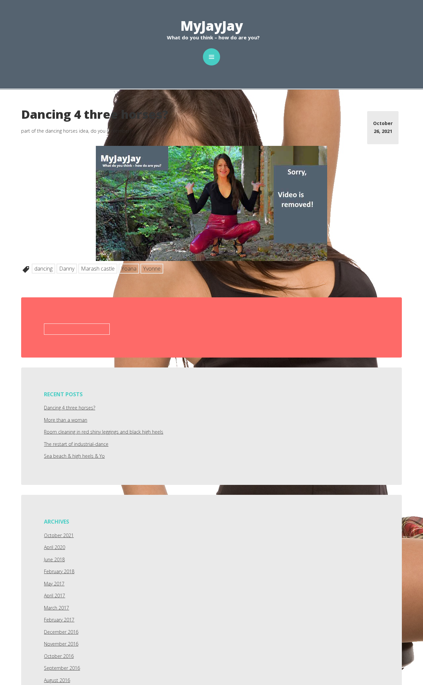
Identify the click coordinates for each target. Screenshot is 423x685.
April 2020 (54, 547)
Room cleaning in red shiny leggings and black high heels (103, 432)
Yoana (128, 268)
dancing (43, 268)
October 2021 (59, 535)
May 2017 (54, 583)
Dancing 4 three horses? (69, 408)
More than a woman (65, 420)
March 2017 (56, 608)
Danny (66, 268)
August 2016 (57, 680)
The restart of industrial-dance (76, 444)
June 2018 (54, 559)
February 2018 (59, 571)
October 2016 (59, 656)
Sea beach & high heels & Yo (74, 456)
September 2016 (62, 668)
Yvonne (152, 268)
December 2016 (61, 632)
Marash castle (98, 268)
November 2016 (61, 644)
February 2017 (59, 620)
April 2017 (54, 595)
